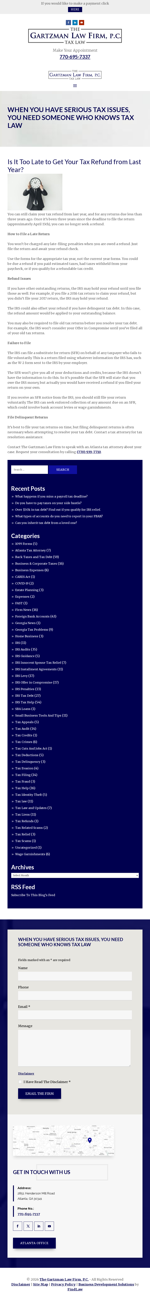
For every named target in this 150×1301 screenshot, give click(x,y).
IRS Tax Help (24, 702)
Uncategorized (26, 847)
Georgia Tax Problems (31, 629)
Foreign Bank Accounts (32, 616)
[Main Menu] (75, 85)
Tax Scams (23, 841)
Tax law (21, 801)
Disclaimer (26, 1073)
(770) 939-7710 (89, 452)
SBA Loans (23, 709)
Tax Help (22, 788)
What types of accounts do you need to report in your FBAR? (59, 516)
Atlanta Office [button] (34, 1243)
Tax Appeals (24, 722)
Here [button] (75, 9)
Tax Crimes (23, 742)
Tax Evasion (24, 768)
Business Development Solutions (106, 1284)
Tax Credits (23, 735)
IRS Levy (21, 676)
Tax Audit (22, 728)
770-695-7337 (75, 57)
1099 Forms (23, 544)
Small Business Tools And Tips (38, 715)
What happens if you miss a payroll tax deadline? (51, 496)
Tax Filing (23, 775)
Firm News (23, 610)
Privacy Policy (63, 1284)
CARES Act (22, 577)
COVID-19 (22, 583)
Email (24, 1007)
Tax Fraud (22, 781)
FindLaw (75, 1289)
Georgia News (25, 623)
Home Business (26, 636)
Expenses (22, 596)
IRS (17, 643)
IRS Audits (22, 649)
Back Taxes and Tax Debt (33, 557)
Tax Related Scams (29, 828)
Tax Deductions (26, 755)
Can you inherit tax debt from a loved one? (46, 523)
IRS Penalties (24, 689)
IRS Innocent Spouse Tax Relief (38, 662)
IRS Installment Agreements (36, 669)
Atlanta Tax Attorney (30, 550)
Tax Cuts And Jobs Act (31, 748)
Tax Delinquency (27, 762)
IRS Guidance (25, 656)
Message (25, 1026)
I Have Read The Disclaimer (47, 1082)
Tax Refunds (24, 821)
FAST (19, 603)
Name (23, 968)
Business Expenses (29, 570)
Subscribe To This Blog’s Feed (33, 895)
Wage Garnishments (30, 854)
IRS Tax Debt (24, 695)
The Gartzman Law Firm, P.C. (64, 1279)
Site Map (40, 1284)
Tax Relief (22, 834)
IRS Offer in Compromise (33, 682)
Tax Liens (22, 814)
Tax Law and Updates (31, 808)
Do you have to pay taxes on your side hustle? (48, 503)
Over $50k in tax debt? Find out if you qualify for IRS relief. (58, 509)
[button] (146, 1274)
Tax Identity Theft (28, 795)
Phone (23, 987)
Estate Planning (26, 590)
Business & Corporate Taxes (36, 563)
